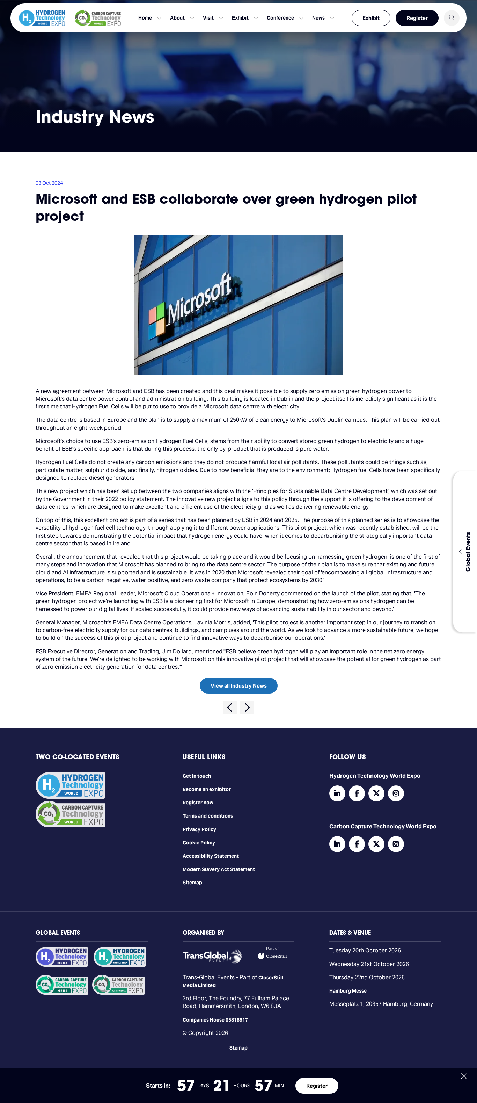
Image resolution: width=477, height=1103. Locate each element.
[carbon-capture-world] (70, 825)
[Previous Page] (230, 707)
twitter (376, 793)
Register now (198, 802)
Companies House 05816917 (215, 1020)
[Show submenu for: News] (332, 18)
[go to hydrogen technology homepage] (41, 18)
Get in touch (197, 776)
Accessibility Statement (211, 856)
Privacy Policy (199, 829)
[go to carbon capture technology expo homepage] (97, 18)
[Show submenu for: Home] (159, 18)
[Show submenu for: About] (192, 18)
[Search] (452, 18)
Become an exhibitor (207, 789)
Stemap (238, 1048)
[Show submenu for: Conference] (301, 18)
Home (145, 18)
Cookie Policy (199, 843)
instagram (396, 793)
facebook (357, 793)
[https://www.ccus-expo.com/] (118, 993)
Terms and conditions (208, 816)
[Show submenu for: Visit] (221, 18)
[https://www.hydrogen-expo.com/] (120, 965)
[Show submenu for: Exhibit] (256, 18)
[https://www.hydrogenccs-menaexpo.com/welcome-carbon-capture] (62, 993)
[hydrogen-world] (70, 797)
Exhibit (371, 18)
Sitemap (192, 882)
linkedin (337, 793)
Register (417, 18)
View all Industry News (239, 685)
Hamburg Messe (348, 991)
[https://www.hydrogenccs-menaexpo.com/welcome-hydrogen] (62, 965)
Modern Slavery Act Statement (219, 869)
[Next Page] (247, 707)
